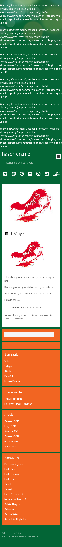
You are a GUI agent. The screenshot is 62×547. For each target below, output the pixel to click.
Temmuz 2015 (11, 421)
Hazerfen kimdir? (13, 403)
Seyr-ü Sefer (11, 514)
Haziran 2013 (11, 441)
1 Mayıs (18, 233)
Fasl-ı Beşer (34, 315)
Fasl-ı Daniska (46, 315)
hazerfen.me (9, 533)
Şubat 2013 (10, 446)
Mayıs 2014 (10, 426)
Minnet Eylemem (13, 381)
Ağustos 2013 (11, 431)
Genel (7, 318)
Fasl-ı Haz (9, 479)
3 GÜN (7, 371)
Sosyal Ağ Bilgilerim (15, 519)
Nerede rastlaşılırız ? (15, 499)
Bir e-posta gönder (14, 464)
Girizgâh (8, 489)
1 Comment (18, 318)
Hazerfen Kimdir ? (13, 494)
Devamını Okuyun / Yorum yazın (24, 307)
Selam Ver (10, 509)
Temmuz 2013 (11, 436)
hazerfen (8, 315)
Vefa (6, 361)
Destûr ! (8, 376)
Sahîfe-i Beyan (12, 504)
